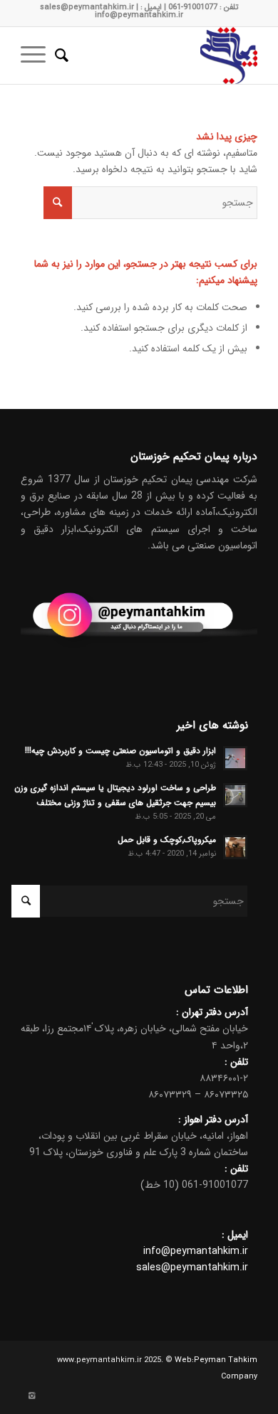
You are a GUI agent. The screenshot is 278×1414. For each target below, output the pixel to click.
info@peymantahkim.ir (195, 1251)
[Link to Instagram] (31, 1396)
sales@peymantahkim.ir (192, 1267)
